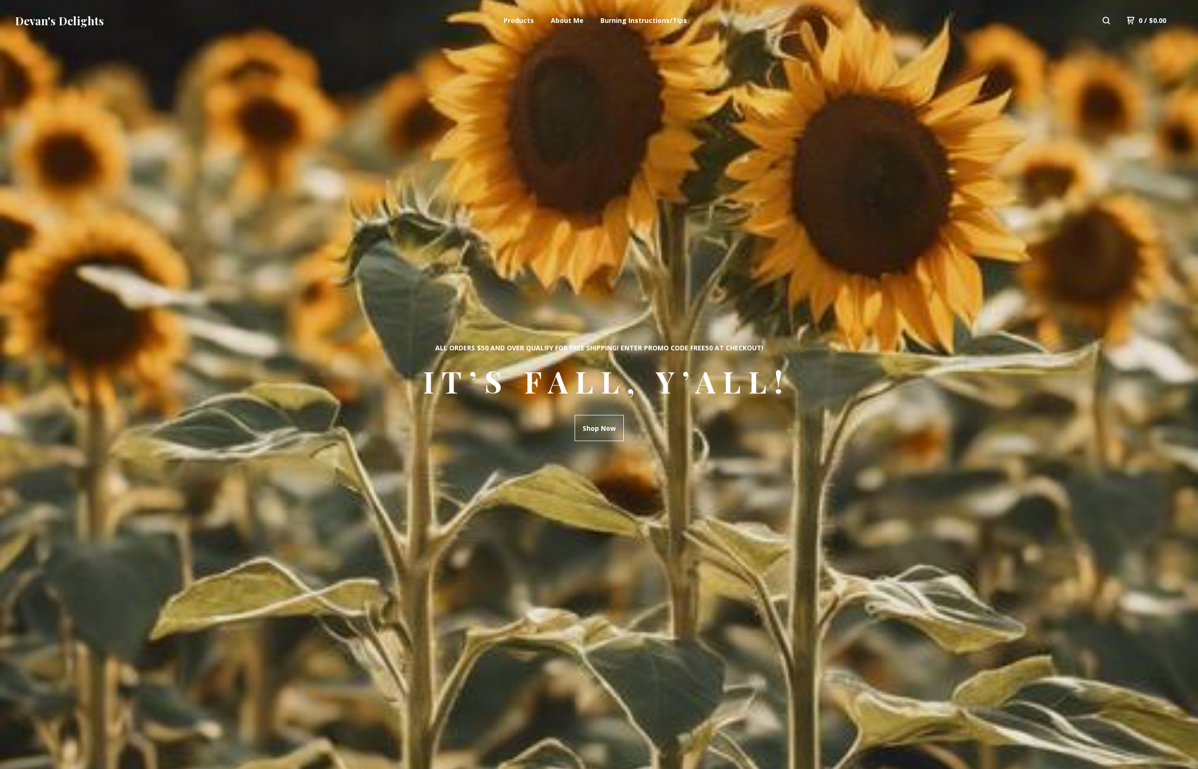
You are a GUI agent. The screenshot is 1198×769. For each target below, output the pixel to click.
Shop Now (599, 428)
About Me (567, 20)
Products (519, 20)
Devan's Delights (59, 20)
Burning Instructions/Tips (643, 20)
